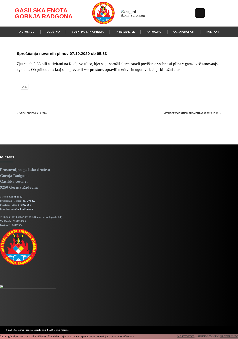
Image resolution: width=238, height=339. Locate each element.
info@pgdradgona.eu (22, 209)
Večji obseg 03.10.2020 (32, 113)
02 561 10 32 (15, 196)
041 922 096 (24, 204)
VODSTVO (53, 31)
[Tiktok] (200, 13)
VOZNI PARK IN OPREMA (88, 31)
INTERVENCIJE (125, 31)
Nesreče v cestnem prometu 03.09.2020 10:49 (192, 113)
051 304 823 (29, 200)
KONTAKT (212, 31)
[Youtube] (189, 13)
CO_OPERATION (183, 31)
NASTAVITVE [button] (185, 336)
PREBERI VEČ (229, 336)
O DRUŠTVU (26, 31)
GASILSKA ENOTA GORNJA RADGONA (44, 13)
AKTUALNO (154, 31)
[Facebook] (177, 13)
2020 (24, 86)
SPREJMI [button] (202, 336)
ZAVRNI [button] (214, 336)
